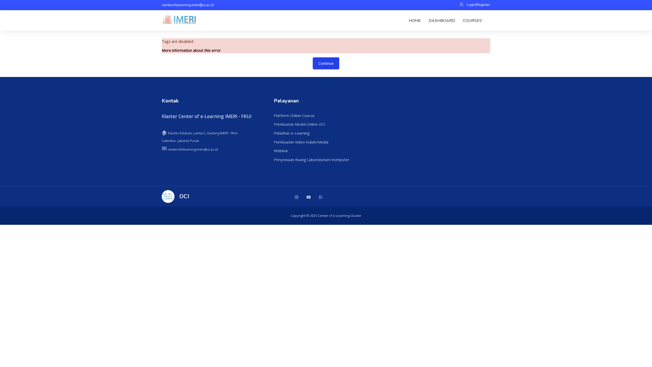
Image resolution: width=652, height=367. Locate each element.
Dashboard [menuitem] (442, 20)
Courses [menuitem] (472, 20)
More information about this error (191, 50)
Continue (326, 63)
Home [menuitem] (415, 20)
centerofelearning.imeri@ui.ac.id (188, 5)
